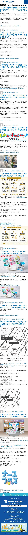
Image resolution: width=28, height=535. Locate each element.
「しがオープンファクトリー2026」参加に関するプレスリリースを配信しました (13, 130)
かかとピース (7, 448)
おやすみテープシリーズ (15, 363)
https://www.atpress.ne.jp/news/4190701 (9, 285)
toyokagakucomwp (7, 30)
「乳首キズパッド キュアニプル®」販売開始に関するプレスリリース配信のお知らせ (13, 97)
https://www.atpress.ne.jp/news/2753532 (9, 152)
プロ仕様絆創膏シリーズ (19, 445)
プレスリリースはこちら (7, 120)
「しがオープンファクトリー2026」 (18, 140)
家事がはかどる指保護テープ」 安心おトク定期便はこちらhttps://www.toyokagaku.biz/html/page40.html (10, 224)
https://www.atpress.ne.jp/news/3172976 (9, 315)
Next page (6, 492)
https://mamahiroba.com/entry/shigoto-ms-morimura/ (12, 88)
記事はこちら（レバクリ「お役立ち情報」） (10, 26)
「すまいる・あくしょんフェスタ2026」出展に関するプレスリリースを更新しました (13, 35)
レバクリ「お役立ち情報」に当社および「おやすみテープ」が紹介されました (13, 10)
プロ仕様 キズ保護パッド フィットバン (14, 366)
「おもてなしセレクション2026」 (8, 276)
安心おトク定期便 (21, 197)
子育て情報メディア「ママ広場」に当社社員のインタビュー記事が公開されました (13, 67)
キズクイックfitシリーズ (6, 446)
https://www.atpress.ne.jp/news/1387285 (9, 58)
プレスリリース (6, 150)
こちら (11, 284)
